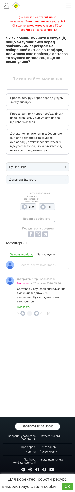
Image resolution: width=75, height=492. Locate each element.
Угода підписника (51, 459)
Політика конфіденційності (24, 461)
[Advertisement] (37, 367)
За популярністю (21, 254)
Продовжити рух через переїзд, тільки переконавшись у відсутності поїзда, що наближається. (36, 118)
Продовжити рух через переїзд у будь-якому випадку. (37, 100)
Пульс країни (48, 451)
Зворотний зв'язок (37, 426)
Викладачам (48, 446)
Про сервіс (28, 446)
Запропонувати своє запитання (22, 437)
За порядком (46, 254)
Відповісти (23, 306)
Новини (31, 451)
